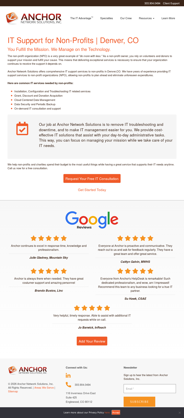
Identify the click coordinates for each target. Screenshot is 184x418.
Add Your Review (92, 341)
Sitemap (13, 391)
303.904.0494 (152, 3)
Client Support (171, 3)
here (107, 412)
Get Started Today (92, 189)
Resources (146, 18)
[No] (179, 412)
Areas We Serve (44, 387)
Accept (116, 412)
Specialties (106, 18)
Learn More (168, 18)
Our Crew (126, 18)
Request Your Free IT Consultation (92, 178)
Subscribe (139, 401)
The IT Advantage (81, 18)
